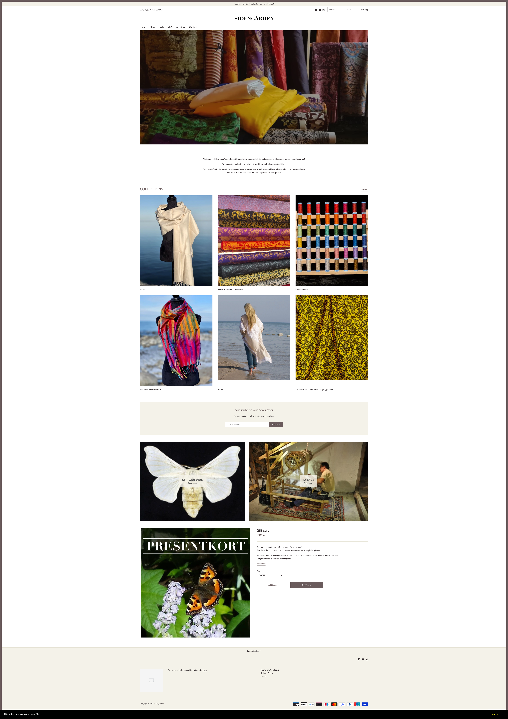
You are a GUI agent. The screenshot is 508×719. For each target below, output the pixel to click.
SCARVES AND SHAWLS (150, 389)
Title (258, 571)
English (332, 10)
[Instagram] (324, 9)
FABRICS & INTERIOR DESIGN (230, 289)
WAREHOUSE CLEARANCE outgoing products (315, 389)
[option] (254, 87)
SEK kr (348, 10)
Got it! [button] (495, 714)
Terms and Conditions (270, 670)
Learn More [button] (35, 714)
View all (364, 190)
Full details (261, 563)
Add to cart (272, 585)
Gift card (263, 530)
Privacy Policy (267, 673)
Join (149, 10)
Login (143, 10)
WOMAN (221, 389)
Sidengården (159, 704)
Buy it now (306, 585)
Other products (302, 289)
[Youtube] (320, 9)
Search (264, 676)
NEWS (143, 289)
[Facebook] (316, 9)
